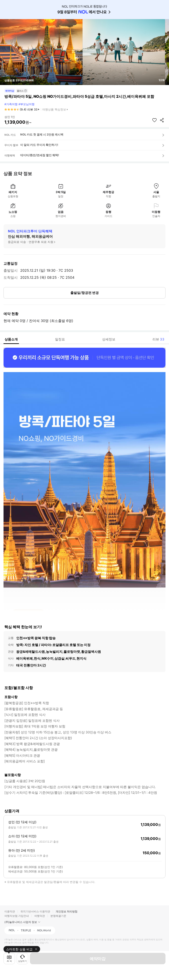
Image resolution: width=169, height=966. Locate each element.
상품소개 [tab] (11, 339)
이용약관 (9, 911)
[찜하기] (154, 120)
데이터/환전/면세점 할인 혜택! (39, 155)
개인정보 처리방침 (66, 911)
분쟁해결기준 (58, 915)
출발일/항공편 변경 (84, 293)
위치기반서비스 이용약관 (35, 911)
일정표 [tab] (60, 339)
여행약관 (39, 915)
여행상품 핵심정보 (54, 109)
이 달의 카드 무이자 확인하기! (39, 145)
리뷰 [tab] (158, 339)
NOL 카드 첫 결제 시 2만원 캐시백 (41, 134)
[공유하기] (162, 120)
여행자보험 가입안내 (16, 915)
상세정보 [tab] (108, 339)
